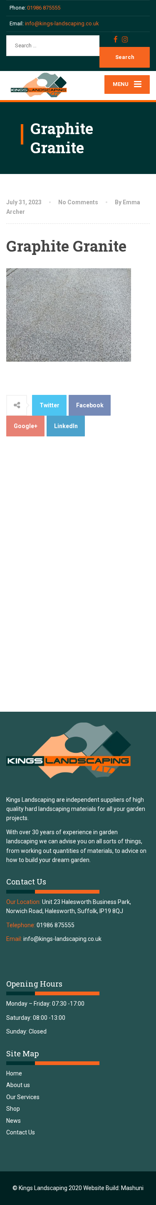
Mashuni (132, 1188)
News (13, 1120)
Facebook (90, 405)
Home (14, 1073)
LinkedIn (66, 426)
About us (18, 1085)
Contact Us (20, 1132)
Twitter (49, 405)
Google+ (25, 426)
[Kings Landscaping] (42, 85)
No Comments (78, 202)
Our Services (23, 1097)
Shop (13, 1108)
